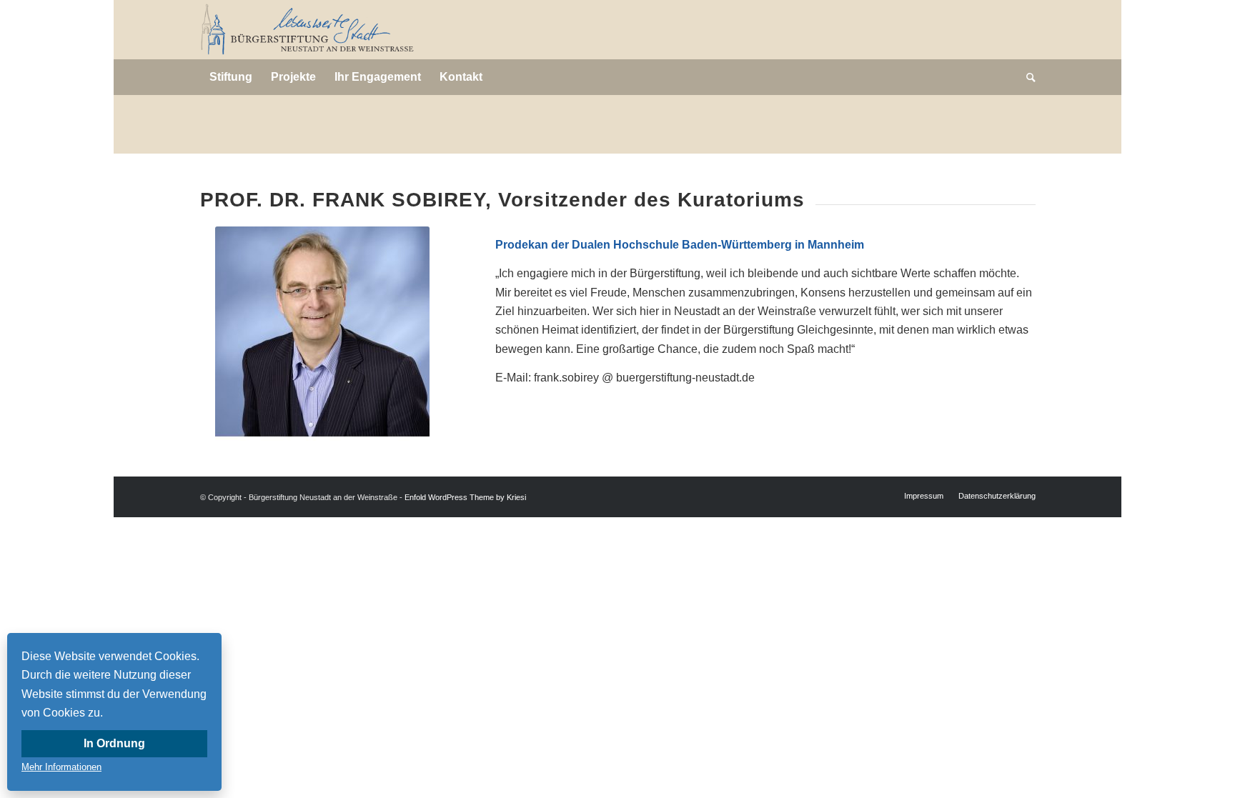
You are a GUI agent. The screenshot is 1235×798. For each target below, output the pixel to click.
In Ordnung (114, 743)
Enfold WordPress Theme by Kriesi (465, 497)
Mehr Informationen (61, 767)
